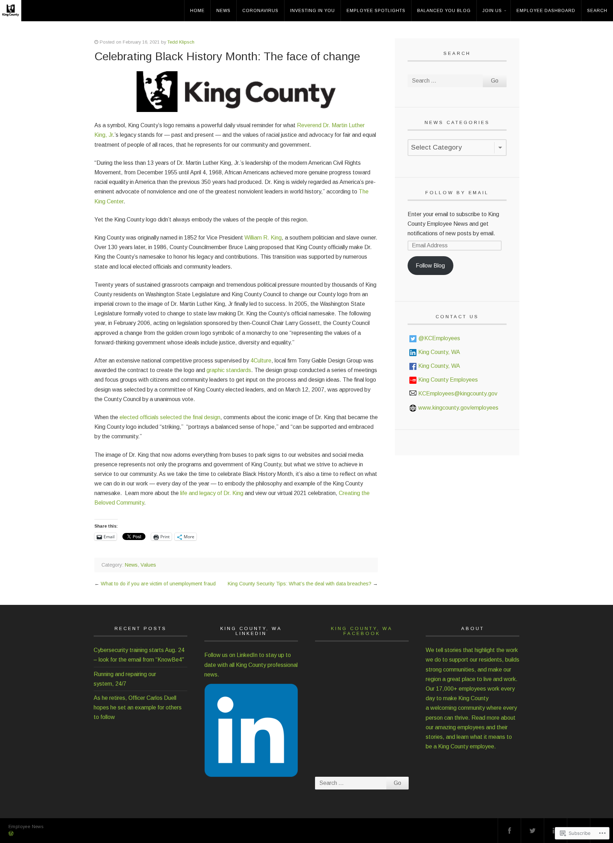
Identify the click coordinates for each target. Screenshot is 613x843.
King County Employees (448, 380)
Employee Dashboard (546, 10)
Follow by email (457, 192)
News (223, 10)
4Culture (260, 361)
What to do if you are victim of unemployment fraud (158, 583)
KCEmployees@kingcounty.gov (457, 393)
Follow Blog (430, 266)
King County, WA (439, 352)
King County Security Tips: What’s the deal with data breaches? (299, 583)
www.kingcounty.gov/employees (458, 408)
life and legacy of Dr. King (211, 493)
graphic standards (228, 370)
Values (148, 565)
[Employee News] (12, 16)
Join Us (492, 10)
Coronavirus (260, 10)
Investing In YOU (312, 10)
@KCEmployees (439, 338)
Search (597, 10)
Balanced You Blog (444, 10)
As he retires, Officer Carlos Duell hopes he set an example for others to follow (138, 707)
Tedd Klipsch (180, 42)
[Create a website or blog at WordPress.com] (11, 834)
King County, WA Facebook (362, 631)
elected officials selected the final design (170, 417)
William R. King (263, 238)
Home (197, 10)
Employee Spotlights (376, 10)
